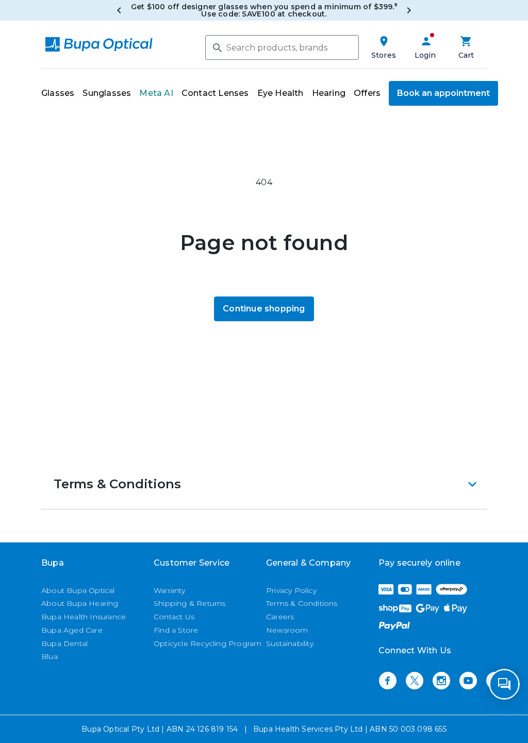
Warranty (170, 590)
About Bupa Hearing (80, 603)
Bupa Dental (64, 643)
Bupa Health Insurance (83, 616)
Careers (280, 616)
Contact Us (174, 616)
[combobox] (282, 47)
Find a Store (176, 630)
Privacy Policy (291, 590)
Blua (49, 656)
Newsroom (287, 630)
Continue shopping (264, 308)
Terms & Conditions (302, 603)
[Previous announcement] (119, 10)
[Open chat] (504, 684)
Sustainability (290, 643)
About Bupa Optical (78, 590)
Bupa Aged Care (72, 630)
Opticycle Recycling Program (207, 643)
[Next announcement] (409, 10)
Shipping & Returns (190, 603)
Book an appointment (443, 93)
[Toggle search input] (216, 47)
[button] (264, 484)
